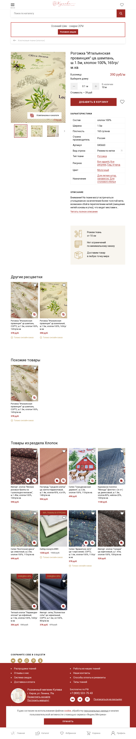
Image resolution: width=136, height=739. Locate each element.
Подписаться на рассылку (108, 699)
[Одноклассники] (40, 660)
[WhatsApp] (26, 660)
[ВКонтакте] (13, 660)
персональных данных (96, 710)
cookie (67, 710)
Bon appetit (103, 161)
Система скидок (23, 677)
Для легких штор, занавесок (106, 177)
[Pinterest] (33, 660)
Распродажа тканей (25, 668)
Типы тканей (80, 682)
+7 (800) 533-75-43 (81, 693)
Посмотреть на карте (38, 697)
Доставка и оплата (24, 682)
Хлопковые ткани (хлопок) (31, 40)
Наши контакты (81, 673)
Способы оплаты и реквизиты (89, 677)
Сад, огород (113, 164)
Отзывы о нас (21, 673)
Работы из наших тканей (86, 668)
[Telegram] (20, 660)
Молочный (103, 170)
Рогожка (102, 156)
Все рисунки (105, 163)
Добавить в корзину (93, 102)
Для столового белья (106, 180)
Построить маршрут (38, 700)
